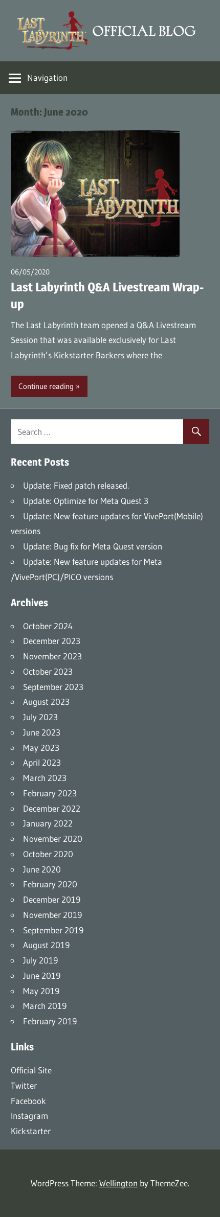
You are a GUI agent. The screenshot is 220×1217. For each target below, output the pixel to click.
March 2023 (45, 777)
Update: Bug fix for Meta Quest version (92, 546)
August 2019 (46, 944)
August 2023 (46, 701)
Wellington (118, 1183)
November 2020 (52, 838)
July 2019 (40, 960)
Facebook (28, 1100)
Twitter (24, 1085)
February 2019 (50, 1021)
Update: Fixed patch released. (76, 485)
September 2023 (53, 686)
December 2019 (51, 899)
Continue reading (46, 386)
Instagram (29, 1115)
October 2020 (48, 853)
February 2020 (50, 884)
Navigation (47, 77)
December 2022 (51, 808)
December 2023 (51, 640)
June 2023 (41, 732)
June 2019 (41, 975)
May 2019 (41, 990)
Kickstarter (31, 1131)
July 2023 (40, 716)
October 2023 (48, 671)
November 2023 (52, 656)
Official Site (31, 1070)
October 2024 (48, 626)
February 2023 (50, 793)
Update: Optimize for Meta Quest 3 (85, 500)
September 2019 (53, 930)
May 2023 (41, 747)
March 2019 (45, 1005)
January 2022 (48, 823)
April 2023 (42, 762)
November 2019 (52, 914)
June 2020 (42, 869)
